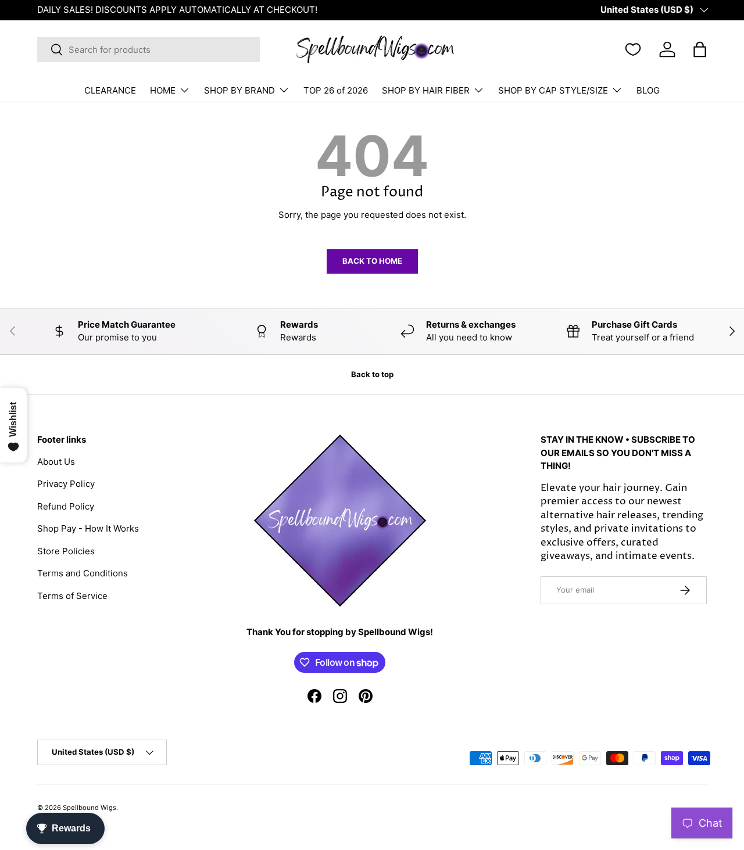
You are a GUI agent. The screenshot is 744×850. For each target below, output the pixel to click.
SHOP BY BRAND (239, 90)
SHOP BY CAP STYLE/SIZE (553, 90)
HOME (163, 90)
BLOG (648, 90)
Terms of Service (72, 595)
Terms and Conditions (82, 573)
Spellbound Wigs (89, 808)
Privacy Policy (66, 483)
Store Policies (66, 551)
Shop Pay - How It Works (88, 528)
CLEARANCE (110, 90)
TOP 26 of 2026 (335, 90)
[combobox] (148, 49)
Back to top (372, 374)
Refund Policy (65, 506)
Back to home (372, 261)
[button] (700, 49)
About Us (56, 461)
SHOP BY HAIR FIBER (426, 90)
